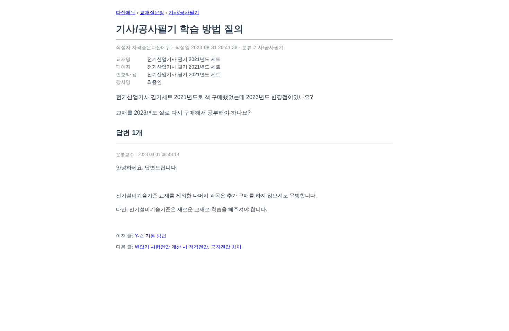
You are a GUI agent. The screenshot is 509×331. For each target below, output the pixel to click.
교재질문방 (152, 12)
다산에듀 (125, 12)
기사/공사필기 (184, 12)
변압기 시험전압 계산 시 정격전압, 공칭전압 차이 (188, 247)
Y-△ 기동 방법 (150, 236)
